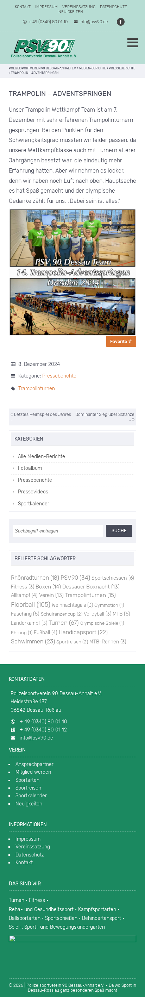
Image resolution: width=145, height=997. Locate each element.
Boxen (48, 586)
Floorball (30, 605)
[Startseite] (44, 48)
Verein (51, 595)
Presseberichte (59, 376)
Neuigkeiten (70, 12)
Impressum (46, 7)
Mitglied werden (33, 772)
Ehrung (21, 632)
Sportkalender (33, 504)
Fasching (25, 614)
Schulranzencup (61, 614)
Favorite (119, 341)
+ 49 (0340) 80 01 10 (48, 21)
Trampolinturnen (36, 389)
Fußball (45, 633)
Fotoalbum (30, 468)
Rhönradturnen (35, 577)
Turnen (64, 622)
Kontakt (23, 7)
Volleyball (97, 614)
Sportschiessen (113, 578)
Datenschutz (113, 7)
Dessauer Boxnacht (91, 587)
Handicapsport (83, 632)
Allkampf (24, 595)
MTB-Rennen (107, 641)
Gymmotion (109, 605)
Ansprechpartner (34, 764)
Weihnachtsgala (72, 605)
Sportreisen (72, 641)
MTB (121, 614)
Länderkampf (29, 623)
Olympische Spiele (102, 623)
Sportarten (27, 780)
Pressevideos (33, 492)
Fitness (22, 587)
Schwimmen (33, 641)
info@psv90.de (94, 21)
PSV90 (75, 577)
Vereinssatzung (78, 7)
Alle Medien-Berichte (41, 457)
